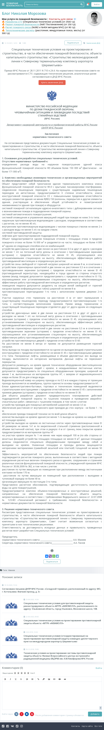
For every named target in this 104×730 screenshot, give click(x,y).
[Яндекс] (22, 714)
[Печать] (52, 550)
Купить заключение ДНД (52, 82)
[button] (5, 679)
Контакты (75, 726)
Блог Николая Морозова (24, 13)
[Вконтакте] (16, 714)
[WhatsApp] (53, 556)
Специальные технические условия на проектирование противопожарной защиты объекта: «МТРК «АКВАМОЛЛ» (62, 622)
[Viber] (50, 556)
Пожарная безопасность (12, 4)
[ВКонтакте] (46, 556)
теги (98, 726)
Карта (87, 726)
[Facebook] (27, 714)
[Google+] (32, 714)
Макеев (11, 570)
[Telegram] (57, 556)
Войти (97, 4)
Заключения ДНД (93, 43)
